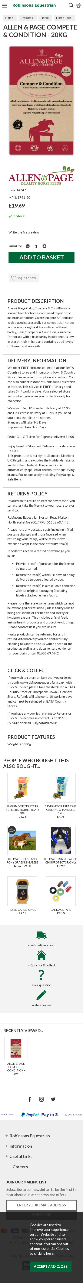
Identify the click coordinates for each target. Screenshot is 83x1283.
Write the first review (24, 232)
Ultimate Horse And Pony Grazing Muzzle (22, 860)
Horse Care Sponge (22, 909)
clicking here (43, 1253)
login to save (27, 278)
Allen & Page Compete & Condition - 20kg (16, 1068)
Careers (20, 1166)
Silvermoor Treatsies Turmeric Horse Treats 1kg (22, 810)
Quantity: (15, 246)
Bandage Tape (61, 909)
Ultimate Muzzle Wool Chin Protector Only (60, 860)
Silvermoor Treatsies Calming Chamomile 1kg (60, 810)
